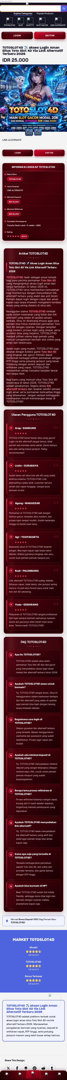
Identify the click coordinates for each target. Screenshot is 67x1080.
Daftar (50, 35)
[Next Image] (64, 98)
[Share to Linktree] (26, 1068)
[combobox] (30, 8)
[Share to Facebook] (17, 1068)
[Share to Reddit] (43, 1068)
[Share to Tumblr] (52, 1068)
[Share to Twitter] (8, 1068)
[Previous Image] (2, 98)
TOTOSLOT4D (14, 277)
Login (17, 35)
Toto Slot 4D (48, 280)
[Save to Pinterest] (34, 1068)
